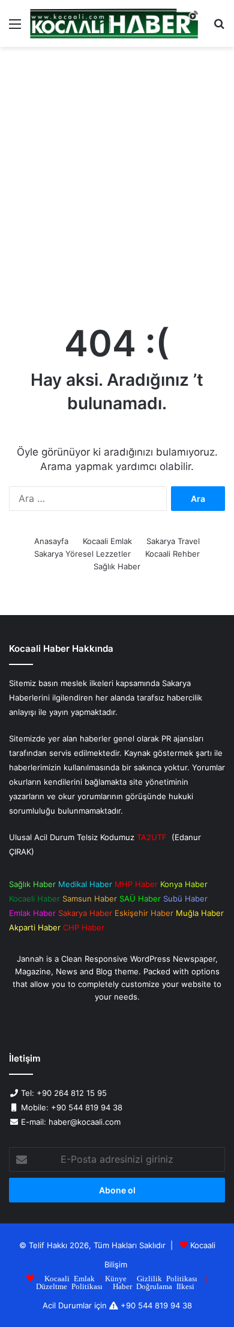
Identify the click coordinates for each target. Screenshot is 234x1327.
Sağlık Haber (117, 566)
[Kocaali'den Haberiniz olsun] (114, 23)
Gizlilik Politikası (167, 1278)
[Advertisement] (117, 182)
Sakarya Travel (173, 541)
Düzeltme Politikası (69, 1286)
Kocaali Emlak (107, 541)
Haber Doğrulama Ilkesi (153, 1286)
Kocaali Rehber (172, 553)
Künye (116, 1278)
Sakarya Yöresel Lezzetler (82, 553)
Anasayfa (51, 541)
